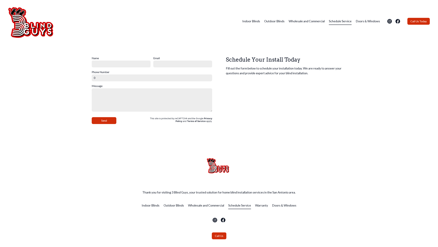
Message (97, 85)
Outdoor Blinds (274, 21)
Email (156, 58)
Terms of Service (196, 121)
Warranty (261, 205)
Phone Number (101, 72)
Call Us (219, 235)
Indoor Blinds (251, 21)
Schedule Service (340, 21)
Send (104, 120)
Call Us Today (418, 21)
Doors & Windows (368, 21)
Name (95, 58)
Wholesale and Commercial (307, 21)
